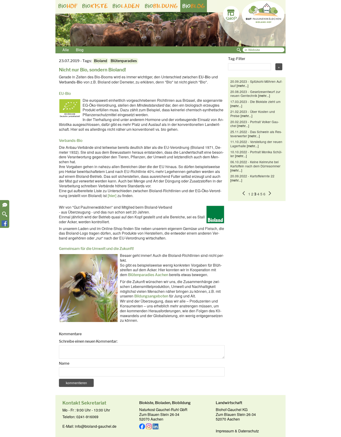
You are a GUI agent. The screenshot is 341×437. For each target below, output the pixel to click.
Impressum (225, 431)
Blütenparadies (124, 61)
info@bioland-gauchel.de (95, 426)
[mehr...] (242, 85)
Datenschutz (248, 431)
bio (68, 6)
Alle (65, 49)
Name (64, 363)
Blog (80, 49)
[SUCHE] (5, 215)
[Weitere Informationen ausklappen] (5, 206)
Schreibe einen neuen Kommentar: (88, 341)
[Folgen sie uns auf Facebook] (4, 224)
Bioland (100, 61)
